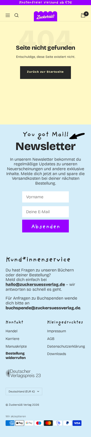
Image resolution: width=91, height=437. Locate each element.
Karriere (12, 339)
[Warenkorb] (83, 15)
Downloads (56, 354)
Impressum (56, 331)
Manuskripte (16, 346)
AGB (50, 339)
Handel (12, 331)
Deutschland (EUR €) (22, 391)
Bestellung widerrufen (16, 355)
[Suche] (16, 15)
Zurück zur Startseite (45, 71)
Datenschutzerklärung (66, 346)
